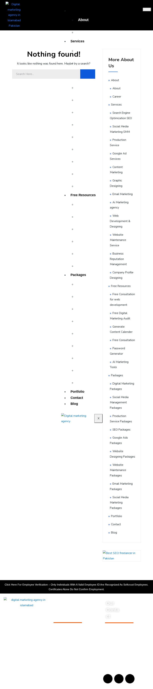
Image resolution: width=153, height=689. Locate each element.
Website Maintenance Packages (118, 470)
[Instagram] (119, 678)
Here (14, 584)
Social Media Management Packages (119, 402)
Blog (114, 532)
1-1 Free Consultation (67, 631)
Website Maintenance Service (118, 240)
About (83, 20)
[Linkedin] (130, 678)
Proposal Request (64, 660)
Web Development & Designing (120, 221)
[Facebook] (108, 678)
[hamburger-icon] (147, 9)
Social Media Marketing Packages (119, 502)
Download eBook (64, 625)
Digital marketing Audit (67, 643)
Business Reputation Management (118, 259)
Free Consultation (124, 340)
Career (84, 32)
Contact (116, 524)
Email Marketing (123, 194)
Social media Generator (68, 637)
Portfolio (116, 516)
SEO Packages (121, 429)
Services (77, 41)
